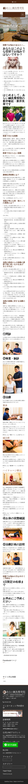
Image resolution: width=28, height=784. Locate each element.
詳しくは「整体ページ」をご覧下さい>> (14, 434)
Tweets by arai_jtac (7, 774)
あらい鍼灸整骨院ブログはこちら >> (12, 753)
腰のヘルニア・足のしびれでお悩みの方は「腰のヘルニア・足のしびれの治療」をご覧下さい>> (14, 651)
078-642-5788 (7, 702)
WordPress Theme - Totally (10, 781)
